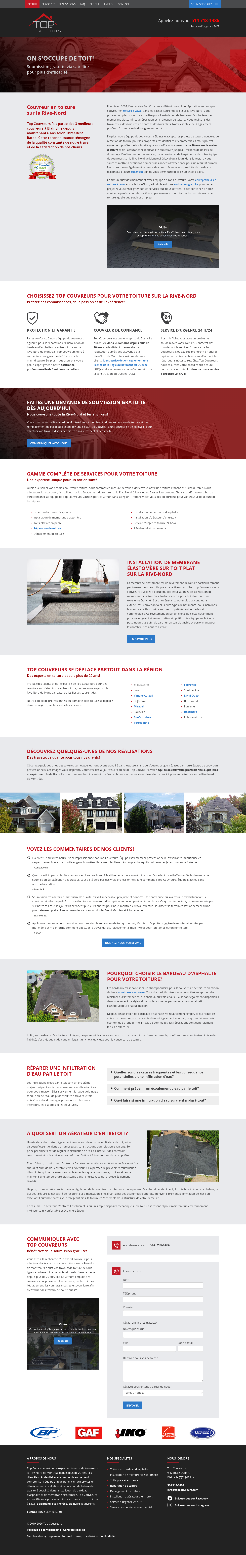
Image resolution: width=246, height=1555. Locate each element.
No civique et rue (133, 1329)
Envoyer (132, 1405)
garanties (137, 172)
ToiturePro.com (71, 1536)
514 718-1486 (205, 20)
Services (47, 4)
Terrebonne (141, 722)
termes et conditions (162, 235)
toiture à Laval (132, 111)
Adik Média (108, 1536)
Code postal (185, 1343)
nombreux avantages (131, 992)
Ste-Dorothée (142, 717)
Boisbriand (44, 1504)
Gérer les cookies (74, 1530)
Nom (126, 1279)
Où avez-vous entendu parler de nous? (147, 1386)
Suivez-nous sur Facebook (191, 1498)
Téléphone (129, 1293)
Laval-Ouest (191, 695)
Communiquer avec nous (48, 443)
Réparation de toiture (47, 528)
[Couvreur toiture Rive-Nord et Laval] (44, 32)
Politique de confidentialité (44, 1530)
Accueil (32, 4)
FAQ (82, 4)
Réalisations (67, 4)
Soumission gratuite (205, 4)
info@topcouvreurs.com (182, 1490)
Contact (123, 4)
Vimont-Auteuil (143, 695)
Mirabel (139, 706)
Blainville (74, 1504)
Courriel (128, 1307)
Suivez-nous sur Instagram (192, 1505)
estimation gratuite (186, 184)
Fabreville (190, 685)
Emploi (108, 4)
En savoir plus (141, 639)
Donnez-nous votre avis (123, 943)
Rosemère (190, 712)
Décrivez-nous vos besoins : (140, 1358)
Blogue (95, 4)
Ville (125, 1343)
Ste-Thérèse (59, 1504)
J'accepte (163, 244)
